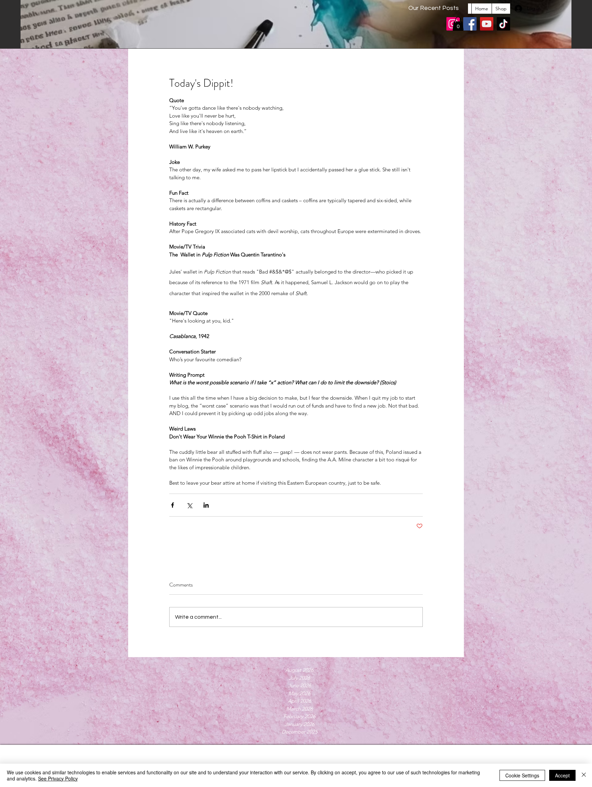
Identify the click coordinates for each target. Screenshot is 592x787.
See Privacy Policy (58, 778)
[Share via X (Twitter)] (189, 505)
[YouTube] (486, 24)
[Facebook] (470, 24)
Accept (562, 775)
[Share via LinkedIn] (206, 505)
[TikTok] (503, 24)
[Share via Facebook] (172, 505)
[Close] (584, 775)
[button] (458, 24)
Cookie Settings (522, 775)
